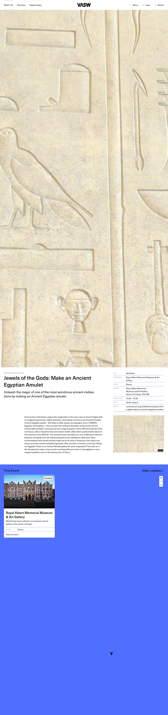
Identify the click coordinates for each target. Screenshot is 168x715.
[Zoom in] (161, 478)
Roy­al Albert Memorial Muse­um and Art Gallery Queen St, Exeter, (138, 391)
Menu (135, 4)
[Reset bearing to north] (161, 485)
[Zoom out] (161, 481)
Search (161, 4)
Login (147, 4)
